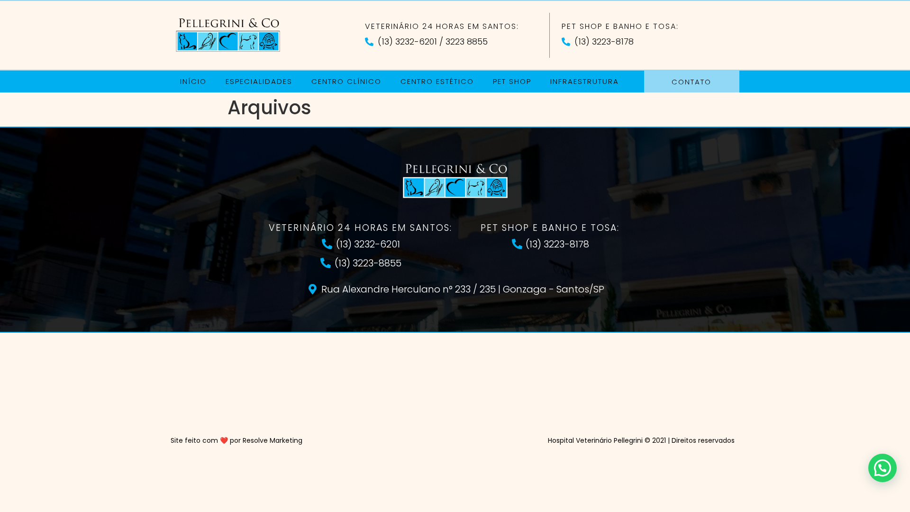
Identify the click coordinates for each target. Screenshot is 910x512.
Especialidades (259, 81)
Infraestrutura (584, 81)
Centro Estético (437, 81)
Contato (691, 82)
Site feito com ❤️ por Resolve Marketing (236, 440)
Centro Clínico (346, 81)
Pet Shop (512, 81)
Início (193, 81)
